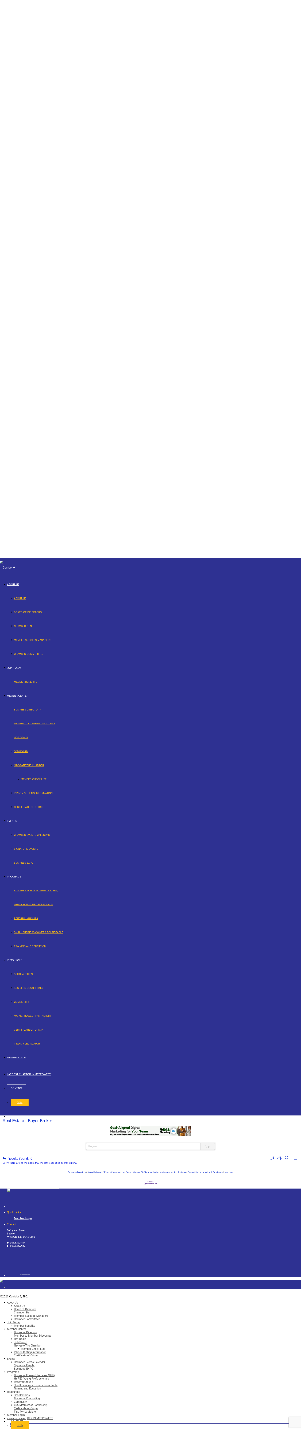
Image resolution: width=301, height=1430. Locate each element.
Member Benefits (25, 681)
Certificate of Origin (28, 807)
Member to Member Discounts (34, 723)
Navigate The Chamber (29, 765)
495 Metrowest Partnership (33, 1015)
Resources (14, 960)
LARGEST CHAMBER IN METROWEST (29, 1074)
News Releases (94, 1172)
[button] (4, 1158)
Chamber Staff (24, 626)
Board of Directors (28, 612)
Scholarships (23, 974)
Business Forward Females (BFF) (36, 890)
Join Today (14, 667)
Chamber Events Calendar (32, 834)
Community (21, 1001)
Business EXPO (23, 862)
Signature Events (26, 848)
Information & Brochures (211, 1172)
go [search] (209, 1146)
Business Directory (27, 709)
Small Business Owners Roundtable (38, 932)
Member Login (16, 1057)
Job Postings (180, 1172)
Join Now (228, 1172)
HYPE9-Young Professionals (33, 904)
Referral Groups (26, 918)
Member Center (17, 695)
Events (12, 821)
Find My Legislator (27, 1043)
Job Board (21, 751)
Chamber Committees (28, 654)
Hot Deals (21, 737)
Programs (14, 876)
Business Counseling (28, 988)
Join (19, 1102)
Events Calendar (112, 1172)
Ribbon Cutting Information (33, 793)
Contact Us (193, 1172)
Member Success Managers (32, 640)
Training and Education (30, 946)
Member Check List (34, 779)
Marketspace (166, 1172)
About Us (13, 584)
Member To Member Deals (145, 1172)
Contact (16, 1088)
